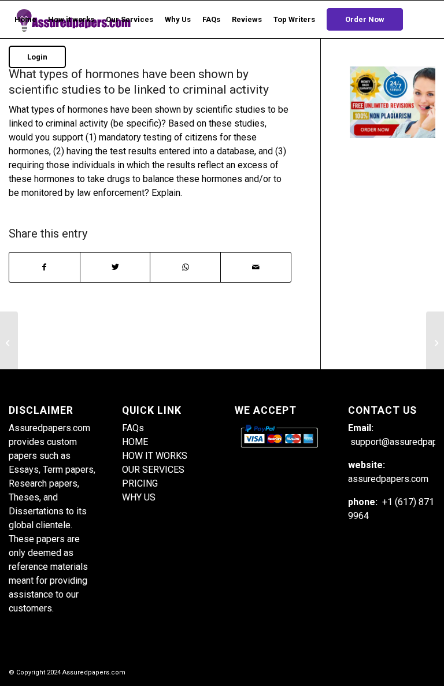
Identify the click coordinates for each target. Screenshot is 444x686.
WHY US (139, 497)
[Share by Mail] (256, 267)
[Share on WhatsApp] (185, 267)
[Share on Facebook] (44, 267)
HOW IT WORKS (154, 455)
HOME (135, 441)
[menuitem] (25, 19)
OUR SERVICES (153, 469)
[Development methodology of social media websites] (9, 343)
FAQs (133, 427)
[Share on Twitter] (115, 267)
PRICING (140, 483)
